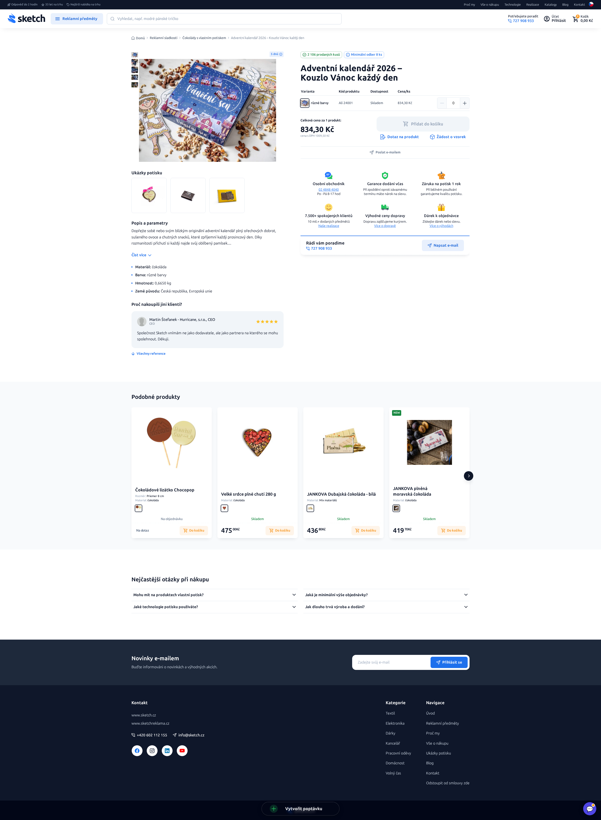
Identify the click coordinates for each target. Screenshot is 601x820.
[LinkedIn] (167, 750)
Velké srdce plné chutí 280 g (248, 494)
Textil (390, 713)
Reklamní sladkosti (163, 38)
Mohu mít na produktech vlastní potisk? (168, 595)
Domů (140, 38)
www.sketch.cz (143, 715)
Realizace (532, 4)
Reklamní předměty (442, 723)
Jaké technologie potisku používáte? (165, 607)
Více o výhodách (441, 226)
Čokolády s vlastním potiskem (204, 38)
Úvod (430, 713)
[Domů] (26, 18)
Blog (565, 4)
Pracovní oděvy (398, 753)
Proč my (469, 4)
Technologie (513, 4)
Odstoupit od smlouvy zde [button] (448, 783)
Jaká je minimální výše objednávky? (336, 595)
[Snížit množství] (442, 103)
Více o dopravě (385, 226)
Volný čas (393, 773)
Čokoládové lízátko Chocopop (164, 490)
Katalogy (551, 4)
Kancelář (393, 743)
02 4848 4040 (329, 190)
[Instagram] (152, 750)
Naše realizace (328, 226)
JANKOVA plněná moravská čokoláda (412, 491)
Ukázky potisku (438, 753)
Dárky (390, 733)
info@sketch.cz (191, 735)
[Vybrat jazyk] (591, 5)
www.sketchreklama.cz (150, 723)
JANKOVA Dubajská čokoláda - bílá (341, 494)
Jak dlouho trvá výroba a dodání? (335, 607)
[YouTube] (182, 750)
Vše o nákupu (490, 4)
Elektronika (395, 723)
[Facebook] (137, 750)
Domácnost (395, 763)
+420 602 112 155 (152, 735)
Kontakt (579, 4)
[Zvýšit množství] (464, 103)
